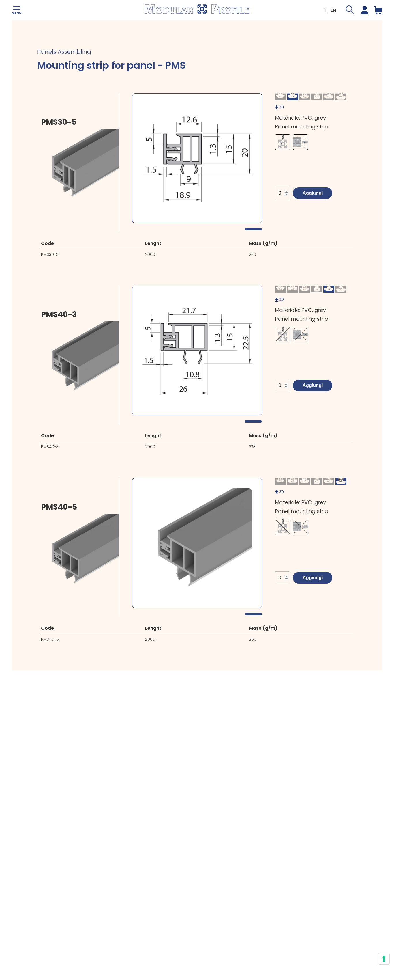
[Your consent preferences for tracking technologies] (383, 958)
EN (333, 10)
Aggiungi (313, 193)
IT (325, 10)
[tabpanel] (197, 158)
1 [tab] (253, 229)
